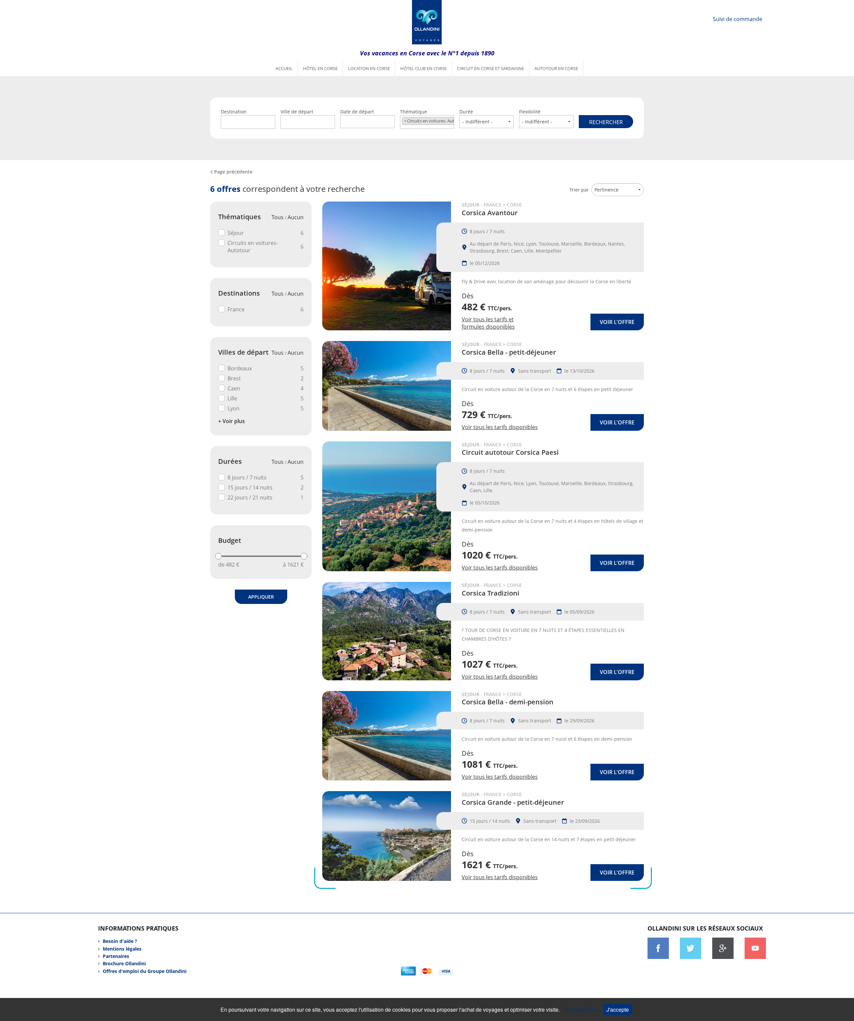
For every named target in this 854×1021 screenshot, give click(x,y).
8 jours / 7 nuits (266, 477)
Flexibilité (529, 111)
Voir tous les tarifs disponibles (500, 427)
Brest (266, 378)
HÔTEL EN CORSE (320, 68)
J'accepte (617, 1009)
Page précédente (233, 171)
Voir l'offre (617, 322)
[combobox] (248, 122)
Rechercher (606, 122)
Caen (266, 388)
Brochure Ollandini (124, 963)
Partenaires (116, 956)
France (266, 309)
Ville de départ (297, 111)
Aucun (296, 217)
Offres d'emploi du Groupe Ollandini (144, 971)
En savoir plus (582, 1009)
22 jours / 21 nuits (266, 497)
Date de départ (357, 111)
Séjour (266, 233)
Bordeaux (266, 368)
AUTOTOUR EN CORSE (556, 68)
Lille (266, 398)
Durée (466, 111)
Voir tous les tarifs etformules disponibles (488, 323)
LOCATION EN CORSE (369, 68)
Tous (278, 217)
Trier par (579, 190)
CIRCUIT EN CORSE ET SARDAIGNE (490, 68)
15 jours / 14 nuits (266, 487)
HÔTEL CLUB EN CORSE (423, 68)
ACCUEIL (284, 68)
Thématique (427, 116)
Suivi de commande (737, 19)
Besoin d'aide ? (120, 941)
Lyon (266, 408)
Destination (234, 111)
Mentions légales (122, 949)
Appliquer (261, 597)
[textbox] (248, 120)
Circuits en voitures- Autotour (266, 246)
